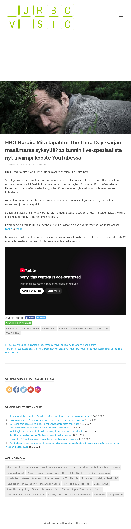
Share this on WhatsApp (20, 323)
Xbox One (99, 494)
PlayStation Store (50, 483)
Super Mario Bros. (81, 489)
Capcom (115, 467)
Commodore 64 (15, 472)
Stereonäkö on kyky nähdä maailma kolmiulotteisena (39, 427)
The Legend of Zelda (18, 494)
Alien (9, 467)
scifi (89, 483)
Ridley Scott (77, 483)
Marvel (25, 478)
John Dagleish (49, 328)
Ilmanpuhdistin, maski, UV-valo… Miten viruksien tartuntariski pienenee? (51, 415)
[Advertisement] (65, 57)
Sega (97, 483)
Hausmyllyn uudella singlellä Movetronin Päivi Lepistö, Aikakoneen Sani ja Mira (51, 344)
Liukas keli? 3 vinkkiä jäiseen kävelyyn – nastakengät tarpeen (44, 438)
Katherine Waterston (81, 328)
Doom (41, 472)
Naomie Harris (101, 328)
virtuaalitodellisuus (80, 494)
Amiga (19, 467)
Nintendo (86, 478)
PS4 (65, 483)
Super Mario (62, 489)
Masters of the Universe (46, 478)
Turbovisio (25, 164)
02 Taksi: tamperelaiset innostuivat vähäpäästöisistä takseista (44, 423)
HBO (22, 328)
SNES (105, 483)
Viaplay (52, 494)
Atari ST (83, 467)
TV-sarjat (40, 164)
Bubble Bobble (99, 467)
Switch (98, 489)
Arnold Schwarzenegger (54, 467)
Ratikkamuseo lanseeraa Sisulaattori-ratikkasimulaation (41, 435)
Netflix (74, 478)
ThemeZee (81, 522)
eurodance (53, 472)
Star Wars (46, 489)
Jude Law (63, 328)
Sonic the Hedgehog (17, 489)
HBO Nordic (33, 328)
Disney (31, 472)
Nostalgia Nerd (103, 478)
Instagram (104, 472)
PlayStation (12, 483)
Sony (35, 489)
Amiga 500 (31, 467)
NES (64, 478)
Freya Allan (11, 328)
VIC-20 (63, 494)
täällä (8, 228)
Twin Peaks (39, 494)
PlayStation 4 (29, 483)
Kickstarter (12, 478)
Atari (73, 467)
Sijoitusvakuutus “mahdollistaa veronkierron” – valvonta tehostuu (47, 419)
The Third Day (13, 333)
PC (116, 478)
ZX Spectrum (115, 494)
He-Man (91, 472)
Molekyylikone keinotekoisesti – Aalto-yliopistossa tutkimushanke (47, 431)
